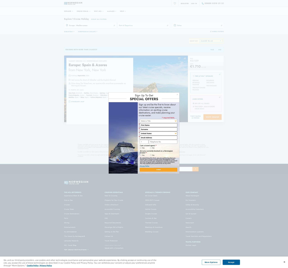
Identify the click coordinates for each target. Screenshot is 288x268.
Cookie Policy (33, 265)
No (153, 148)
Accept (231, 262)
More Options (211, 262)
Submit (158, 169)
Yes (143, 148)
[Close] (284, 262)
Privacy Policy (144, 166)
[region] (144, 262)
